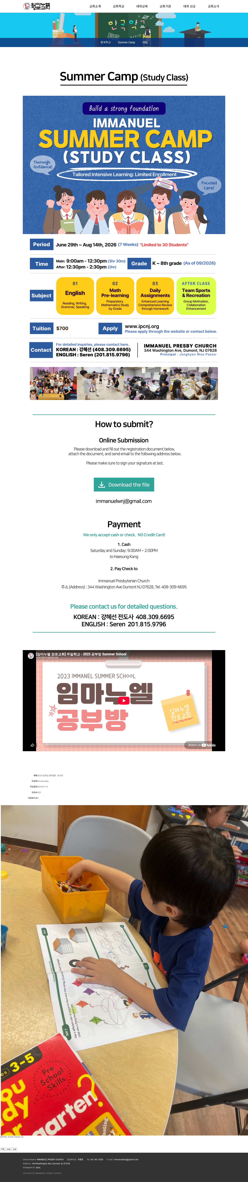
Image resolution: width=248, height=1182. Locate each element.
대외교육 (142, 6)
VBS (144, 42)
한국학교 (106, 42)
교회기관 (165, 6)
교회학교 (118, 6)
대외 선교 (189, 6)
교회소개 (95, 6)
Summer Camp (126, 42)
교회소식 (213, 6)
